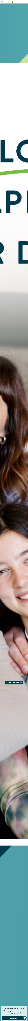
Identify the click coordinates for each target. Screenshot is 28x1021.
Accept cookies (14, 1018)
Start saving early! (14, 682)
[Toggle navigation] (26, 1)
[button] (25, 1018)
